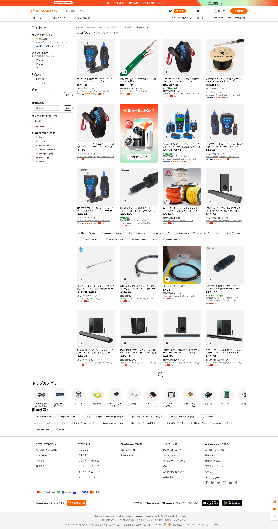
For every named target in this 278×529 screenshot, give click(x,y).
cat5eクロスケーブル (161, 233)
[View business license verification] (165, 524)
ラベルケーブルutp (115, 240)
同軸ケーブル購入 (44, 430)
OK (67, 95)
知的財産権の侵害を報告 (174, 472)
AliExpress (97, 516)
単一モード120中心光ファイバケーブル (147, 417)
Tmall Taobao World (124, 516)
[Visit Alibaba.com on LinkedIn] (213, 482)
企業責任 (40, 461)
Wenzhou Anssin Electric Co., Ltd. (178, 220)
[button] (170, 11)
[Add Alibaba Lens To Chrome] (76, 503)
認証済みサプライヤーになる (218, 466)
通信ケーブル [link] (142, 27)
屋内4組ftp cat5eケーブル (112, 423)
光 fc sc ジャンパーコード (84, 423)
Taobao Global (151, 516)
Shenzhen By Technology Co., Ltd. (92, 298)
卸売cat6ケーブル (173, 240)
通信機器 (128, 27)
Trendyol (170, 516)
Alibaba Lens (42, 503)
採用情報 (40, 466)
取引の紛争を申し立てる (174, 461)
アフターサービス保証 (88, 466)
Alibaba (79, 27)
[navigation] (52, 201)
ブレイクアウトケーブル (90, 240)
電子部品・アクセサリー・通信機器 (103, 27)
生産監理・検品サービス (89, 472)
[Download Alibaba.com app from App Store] (210, 503)
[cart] (207, 11)
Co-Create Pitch (43, 455)
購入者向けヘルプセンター (175, 450)
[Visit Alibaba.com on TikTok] (236, 482)
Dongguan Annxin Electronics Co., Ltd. (223, 95)
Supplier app (153, 503)
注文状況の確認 (212, 461)
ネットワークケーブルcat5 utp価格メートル (106, 417)
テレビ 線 (63, 430)
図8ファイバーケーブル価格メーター (145, 423)
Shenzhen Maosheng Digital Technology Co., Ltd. (225, 220)
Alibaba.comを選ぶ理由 (46, 450)
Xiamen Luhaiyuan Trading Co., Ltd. (178, 296)
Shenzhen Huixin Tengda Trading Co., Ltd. (95, 156)
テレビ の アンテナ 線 (177, 423)
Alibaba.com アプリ (171, 503)
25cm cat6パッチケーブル (229, 233)
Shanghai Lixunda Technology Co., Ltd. (137, 298)
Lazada (139, 516)
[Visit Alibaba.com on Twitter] (218, 482)
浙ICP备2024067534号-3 (213, 524)
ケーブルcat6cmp (138, 233)
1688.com (109, 516)
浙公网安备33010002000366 (186, 524)
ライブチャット (170, 455)
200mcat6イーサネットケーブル (145, 240)
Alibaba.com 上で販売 (215, 450)
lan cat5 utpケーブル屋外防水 (183, 417)
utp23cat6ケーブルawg (113, 233)
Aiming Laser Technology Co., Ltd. (135, 223)
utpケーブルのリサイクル (70, 417)
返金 (165, 466)
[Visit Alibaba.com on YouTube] (230, 482)
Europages (181, 516)
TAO (161, 516)
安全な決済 (83, 450)
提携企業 (209, 472)
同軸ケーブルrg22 (88, 233)
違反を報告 (168, 477)
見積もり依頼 (127, 455)
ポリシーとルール (86, 477)
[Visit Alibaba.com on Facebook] (207, 482)
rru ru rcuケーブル (44, 417)
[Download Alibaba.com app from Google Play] (232, 503)
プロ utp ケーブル (210, 417)
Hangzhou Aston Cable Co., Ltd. (134, 91)
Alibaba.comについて (46, 444)
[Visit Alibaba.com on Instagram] (224, 482)
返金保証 (82, 455)
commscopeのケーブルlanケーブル (51, 423)
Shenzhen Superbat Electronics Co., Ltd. (181, 93)
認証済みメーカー (129, 450)
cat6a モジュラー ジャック (226, 423)
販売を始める (211, 455)
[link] (274, 501)
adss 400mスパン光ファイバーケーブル (195, 233)
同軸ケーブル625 (200, 423)
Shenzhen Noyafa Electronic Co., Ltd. (93, 91)
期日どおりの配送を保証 (89, 461)
